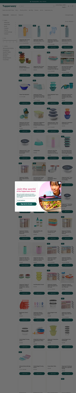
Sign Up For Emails (26, 204)
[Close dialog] (60, 183)
